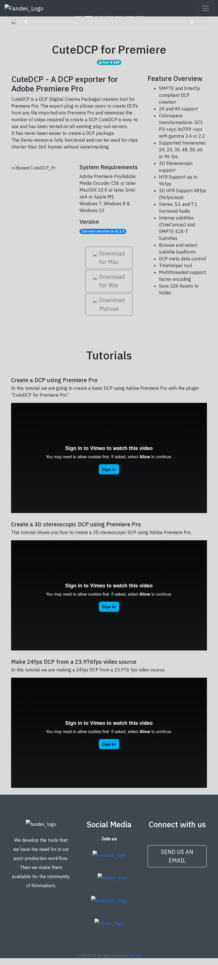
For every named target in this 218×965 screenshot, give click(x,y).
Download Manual (111, 304)
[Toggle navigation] (205, 8)
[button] (26, 21)
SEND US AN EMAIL (177, 856)
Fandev (136, 955)
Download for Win (111, 281)
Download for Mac (111, 258)
